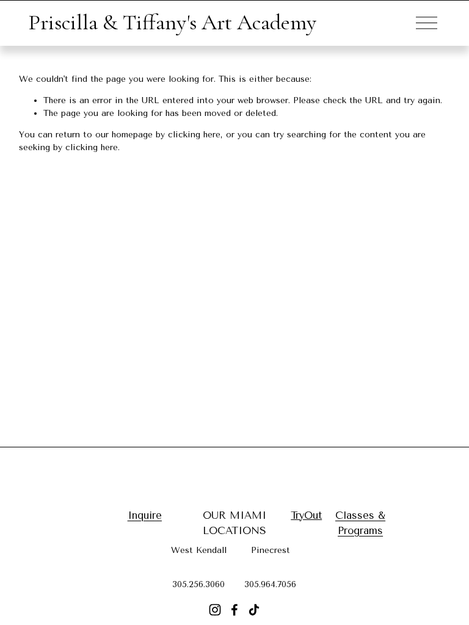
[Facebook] (234, 610)
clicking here (194, 134)
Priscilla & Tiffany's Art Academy (172, 22)
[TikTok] (254, 610)
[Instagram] (215, 610)
